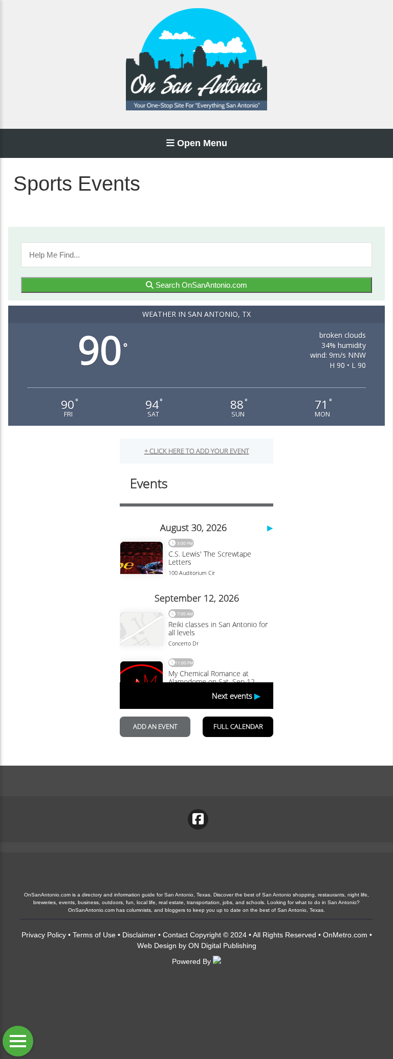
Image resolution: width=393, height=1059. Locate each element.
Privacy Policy (43, 935)
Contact (175, 935)
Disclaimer (139, 935)
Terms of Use (94, 935)
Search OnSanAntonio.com (200, 285)
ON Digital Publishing (222, 945)
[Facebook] (198, 819)
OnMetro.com (345, 935)
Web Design (157, 945)
